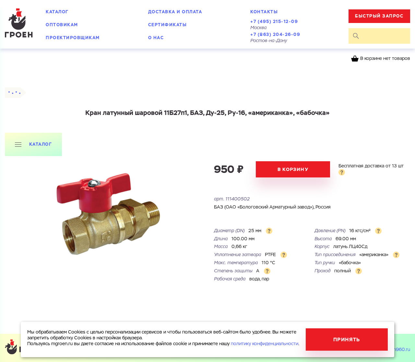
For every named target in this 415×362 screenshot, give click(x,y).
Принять (346, 339)
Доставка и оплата (175, 12)
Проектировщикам (73, 37)
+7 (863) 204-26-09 (275, 34)
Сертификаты (167, 25)
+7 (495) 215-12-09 (274, 21)
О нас (156, 37)
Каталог (57, 12)
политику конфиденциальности (264, 344)
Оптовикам (62, 25)
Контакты (264, 12)
